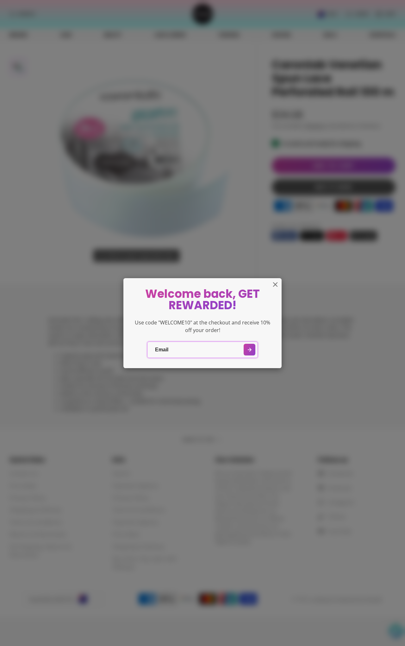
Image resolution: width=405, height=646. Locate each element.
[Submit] (249, 349)
